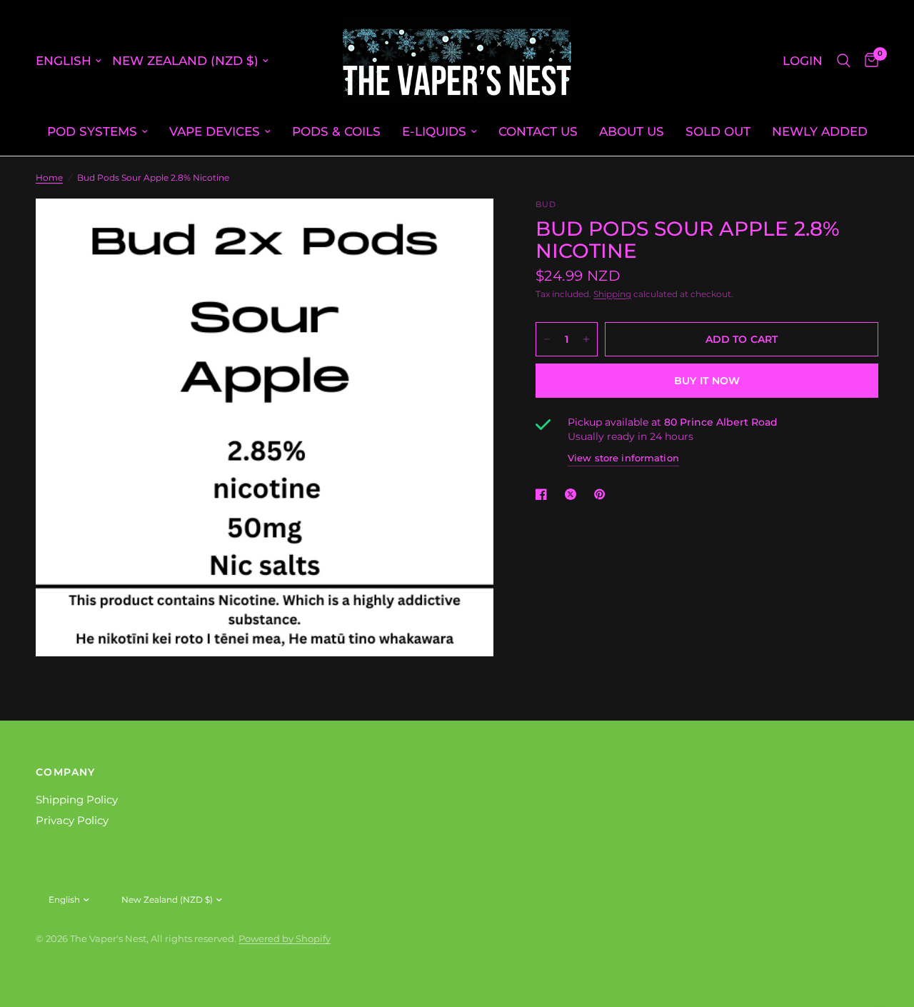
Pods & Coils (336, 131)
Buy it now (707, 380)
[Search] (844, 60)
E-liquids (434, 131)
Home (49, 177)
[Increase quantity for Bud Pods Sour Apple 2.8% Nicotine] (586, 339)
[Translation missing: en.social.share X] (573, 494)
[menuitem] (97, 131)
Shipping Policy (77, 799)
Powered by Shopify (284, 938)
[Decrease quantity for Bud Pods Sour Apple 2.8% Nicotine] (547, 339)
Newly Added (820, 131)
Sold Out (718, 131)
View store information (623, 458)
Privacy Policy (72, 820)
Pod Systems (92, 131)
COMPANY (66, 772)
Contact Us (538, 131)
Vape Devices (214, 131)
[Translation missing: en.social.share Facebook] (544, 494)
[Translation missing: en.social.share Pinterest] (602, 494)
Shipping (612, 294)
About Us (631, 131)
